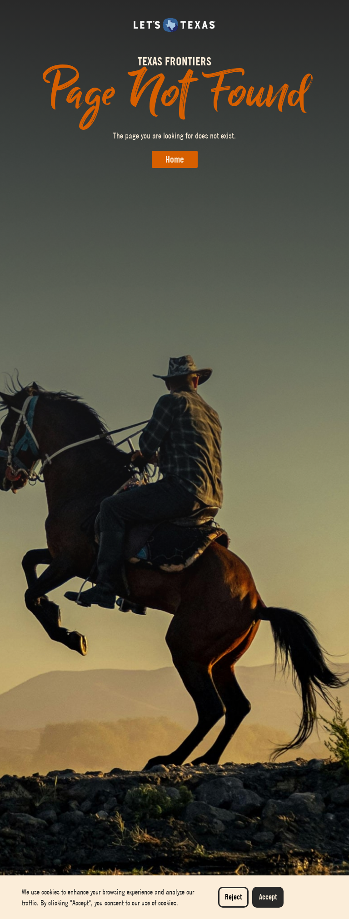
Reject (233, 897)
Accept (268, 897)
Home (174, 159)
